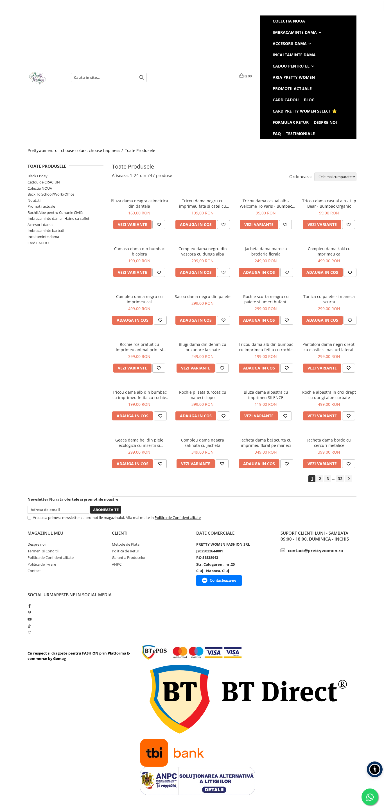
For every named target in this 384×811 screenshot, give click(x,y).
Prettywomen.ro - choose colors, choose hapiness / (76, 150)
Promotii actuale (41, 206)
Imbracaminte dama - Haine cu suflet (58, 218)
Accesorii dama (40, 224)
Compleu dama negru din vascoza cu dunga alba (203, 251)
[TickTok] (29, 625)
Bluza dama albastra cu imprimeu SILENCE (266, 394)
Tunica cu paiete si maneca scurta (329, 299)
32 (340, 478)
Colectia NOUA (40, 188)
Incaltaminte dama (43, 236)
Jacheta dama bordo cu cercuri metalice (329, 442)
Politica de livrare (42, 564)
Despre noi (325, 122)
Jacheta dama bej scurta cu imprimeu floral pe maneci (266, 442)
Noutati (34, 200)
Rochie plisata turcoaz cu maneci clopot (202, 394)
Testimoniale (300, 133)
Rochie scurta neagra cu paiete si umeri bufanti (266, 299)
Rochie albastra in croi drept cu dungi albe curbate (329, 394)
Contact (34, 570)
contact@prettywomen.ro (315, 550)
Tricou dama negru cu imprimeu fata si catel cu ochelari (202, 203)
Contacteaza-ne (223, 580)
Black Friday (38, 175)
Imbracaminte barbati (46, 230)
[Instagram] (29, 632)
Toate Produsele (140, 150)
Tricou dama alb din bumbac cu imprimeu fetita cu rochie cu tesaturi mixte (139, 394)
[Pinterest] (29, 612)
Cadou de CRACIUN (44, 182)
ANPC (116, 564)
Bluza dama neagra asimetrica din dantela (139, 203)
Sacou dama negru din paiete (203, 296)
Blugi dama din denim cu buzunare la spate (202, 347)
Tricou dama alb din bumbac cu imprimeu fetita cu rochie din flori (266, 347)
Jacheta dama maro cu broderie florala (266, 251)
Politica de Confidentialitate (178, 517)
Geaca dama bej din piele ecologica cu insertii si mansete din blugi (139, 442)
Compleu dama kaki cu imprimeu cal (329, 251)
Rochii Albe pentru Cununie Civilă (55, 212)
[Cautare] (142, 77)
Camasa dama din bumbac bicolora (139, 251)
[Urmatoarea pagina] (348, 478)
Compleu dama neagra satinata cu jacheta (202, 442)
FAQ (277, 133)
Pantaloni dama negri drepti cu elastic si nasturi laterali (329, 347)
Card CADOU (38, 242)
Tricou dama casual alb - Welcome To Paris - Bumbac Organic (266, 203)
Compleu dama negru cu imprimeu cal (139, 299)
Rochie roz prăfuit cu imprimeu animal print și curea (139, 347)
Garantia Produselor (129, 557)
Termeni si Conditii (43, 551)
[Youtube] (29, 619)
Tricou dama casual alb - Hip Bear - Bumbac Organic (329, 203)
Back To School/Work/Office (51, 194)
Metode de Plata (125, 544)
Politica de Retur (125, 551)
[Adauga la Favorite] (158, 224)
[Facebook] (29, 605)
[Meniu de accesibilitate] (375, 769)
